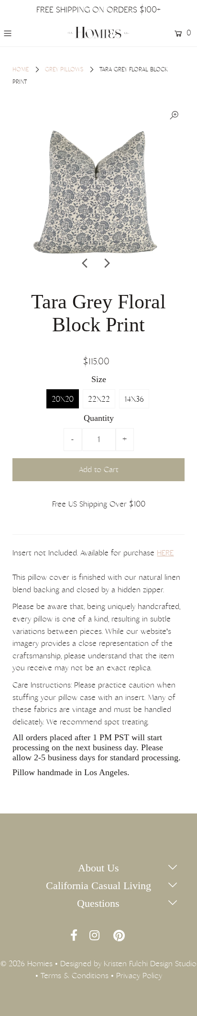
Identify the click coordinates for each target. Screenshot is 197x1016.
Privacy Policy (139, 975)
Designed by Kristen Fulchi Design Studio (128, 963)
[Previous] (85, 263)
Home (20, 69)
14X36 (134, 399)
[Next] (106, 263)
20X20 (63, 399)
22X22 (99, 399)
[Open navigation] (19, 33)
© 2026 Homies (26, 963)
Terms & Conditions (75, 975)
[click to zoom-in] (174, 115)
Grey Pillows (64, 69)
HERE (165, 552)
